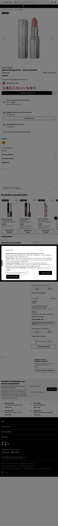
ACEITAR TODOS (45, 272)
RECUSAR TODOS (12, 276)
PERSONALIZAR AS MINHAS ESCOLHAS (17, 272)
